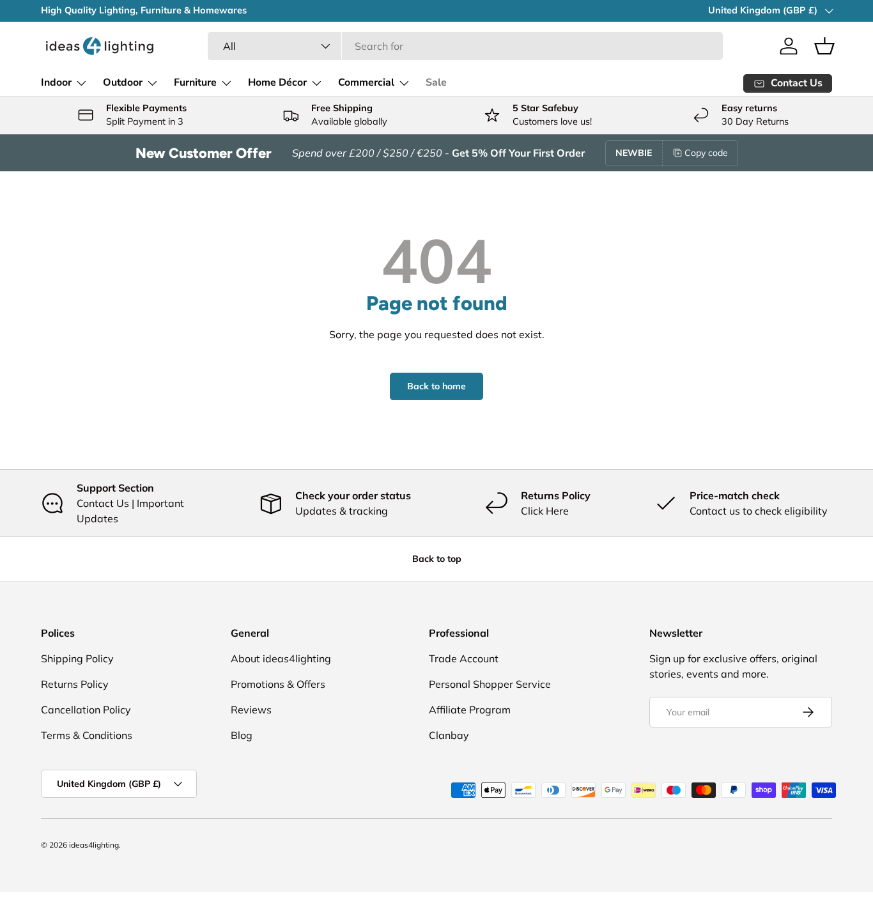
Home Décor (277, 82)
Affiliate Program (470, 709)
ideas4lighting (94, 845)
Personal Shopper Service (490, 684)
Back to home (436, 386)
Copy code (706, 153)
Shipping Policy (77, 658)
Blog (241, 735)
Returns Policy (75, 684)
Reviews (251, 709)
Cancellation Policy (86, 709)
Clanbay (449, 735)
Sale (436, 82)
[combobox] (465, 46)
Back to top (436, 558)
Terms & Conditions (86, 735)
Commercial (366, 82)
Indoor (56, 82)
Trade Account (463, 658)
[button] (824, 46)
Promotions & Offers (278, 684)
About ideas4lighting (281, 658)
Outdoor (123, 82)
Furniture (195, 82)
